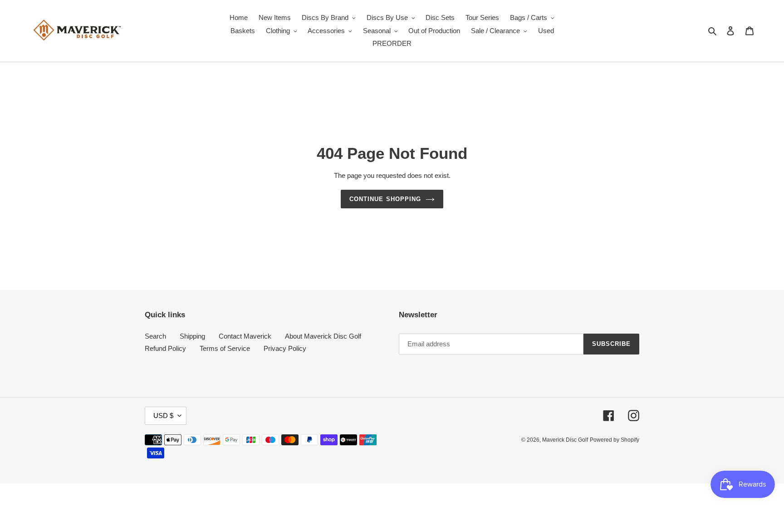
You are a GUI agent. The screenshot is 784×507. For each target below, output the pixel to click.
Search (155, 336)
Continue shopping (385, 199)
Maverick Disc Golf (565, 440)
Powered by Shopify (614, 440)
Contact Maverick (245, 336)
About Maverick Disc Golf (323, 336)
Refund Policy (165, 348)
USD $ (163, 415)
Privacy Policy (285, 348)
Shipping (192, 336)
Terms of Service (225, 348)
